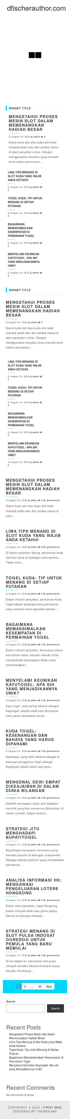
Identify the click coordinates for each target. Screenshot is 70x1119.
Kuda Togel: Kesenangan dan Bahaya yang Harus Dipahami (30, 737)
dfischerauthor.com (36, 8)
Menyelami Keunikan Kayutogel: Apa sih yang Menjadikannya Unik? (24, 259)
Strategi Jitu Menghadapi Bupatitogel (22, 833)
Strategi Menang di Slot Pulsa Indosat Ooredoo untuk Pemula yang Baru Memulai (30, 939)
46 (39, 986)
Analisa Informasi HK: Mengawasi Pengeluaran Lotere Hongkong (34, 886)
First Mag (53, 1107)
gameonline (53, 500)
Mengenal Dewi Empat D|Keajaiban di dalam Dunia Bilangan (33, 786)
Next (49, 986)
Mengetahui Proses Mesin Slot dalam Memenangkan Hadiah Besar (33, 123)
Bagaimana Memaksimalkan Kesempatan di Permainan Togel (21, 230)
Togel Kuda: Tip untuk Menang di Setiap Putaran (25, 202)
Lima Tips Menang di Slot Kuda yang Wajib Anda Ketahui (24, 176)
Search (10, 1001)
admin (36, 136)
